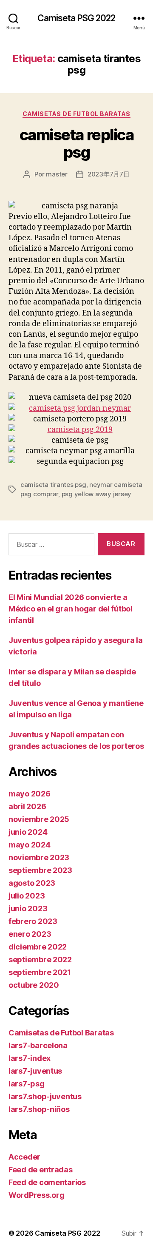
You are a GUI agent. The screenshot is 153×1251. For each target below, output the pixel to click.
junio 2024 (27, 831)
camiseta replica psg (76, 143)
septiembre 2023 (40, 870)
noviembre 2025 (38, 819)
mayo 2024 (29, 844)
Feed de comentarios (47, 1182)
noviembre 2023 (38, 857)
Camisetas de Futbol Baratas (76, 113)
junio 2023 (27, 908)
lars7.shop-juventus (45, 1096)
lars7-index (29, 1058)
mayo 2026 (29, 793)
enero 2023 (29, 934)
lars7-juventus (35, 1070)
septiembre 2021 (39, 972)
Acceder (24, 1156)
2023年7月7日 (109, 174)
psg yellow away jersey (96, 494)
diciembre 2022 (37, 946)
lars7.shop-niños (39, 1109)
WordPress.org (36, 1195)
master (56, 174)
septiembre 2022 (40, 959)
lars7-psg (26, 1083)
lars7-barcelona (38, 1045)
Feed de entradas (40, 1169)
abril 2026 (27, 806)
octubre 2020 (33, 985)
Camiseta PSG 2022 (76, 18)
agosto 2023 (31, 883)
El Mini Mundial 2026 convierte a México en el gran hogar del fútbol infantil (70, 609)
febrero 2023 (32, 921)
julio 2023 (26, 895)
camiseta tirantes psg (53, 484)
